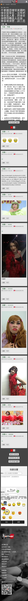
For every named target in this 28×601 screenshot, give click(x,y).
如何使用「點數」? (7, 547)
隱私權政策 (5, 556)
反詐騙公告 (5, 544)
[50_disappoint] (14, 504)
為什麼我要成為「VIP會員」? (10, 551)
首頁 (3, 4)
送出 (6, 522)
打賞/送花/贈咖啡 (6, 549)
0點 (6, 24)
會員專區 (4, 577)
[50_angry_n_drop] (4, 503)
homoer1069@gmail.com (10, 582)
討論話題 (7, 4)
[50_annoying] (9, 504)
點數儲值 (4, 570)
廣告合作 (4, 564)
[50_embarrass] (18, 503)
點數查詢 (4, 572)
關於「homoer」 (6, 554)
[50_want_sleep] (10, 517)
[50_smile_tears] (4, 517)
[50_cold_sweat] (13, 513)
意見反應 (4, 561)
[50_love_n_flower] (5, 511)
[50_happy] (24, 504)
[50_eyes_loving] (20, 513)
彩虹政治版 (13, 4)
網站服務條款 (5, 559)
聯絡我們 (4, 566)
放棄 (18, 522)
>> (16, 127)
